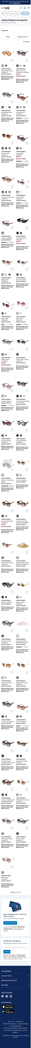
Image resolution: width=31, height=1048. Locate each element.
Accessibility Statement (15, 1003)
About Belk (4, 962)
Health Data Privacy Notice (9, 1000)
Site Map (24, 1007)
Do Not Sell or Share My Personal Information (15, 1005)
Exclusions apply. (21, 933)
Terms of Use (10, 998)
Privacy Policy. (13, 933)
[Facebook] (2, 973)
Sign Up (7, 928)
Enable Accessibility (22, 1000)
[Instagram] (11, 973)
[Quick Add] (11, 57)
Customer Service (6, 953)
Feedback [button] (14, 1009)
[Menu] (2, 6)
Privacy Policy (19, 998)
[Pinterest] (7, 973)
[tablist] (14, 29)
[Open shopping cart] (27, 6)
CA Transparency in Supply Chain (12, 1007)
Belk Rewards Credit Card (9, 957)
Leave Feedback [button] (6, 948)
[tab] (5, 29)
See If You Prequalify (10, 898)
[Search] (3, 11)
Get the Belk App (6, 979)
